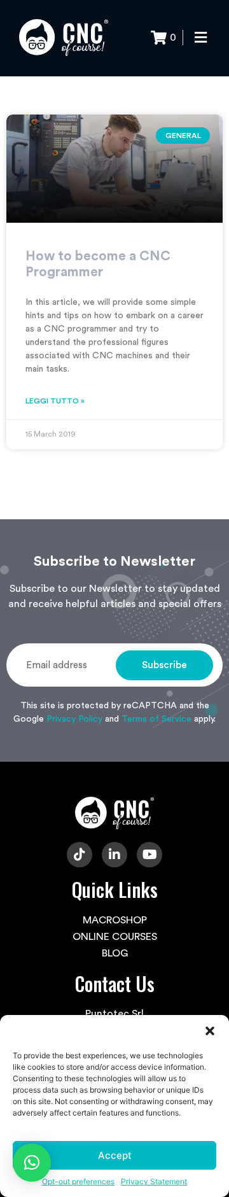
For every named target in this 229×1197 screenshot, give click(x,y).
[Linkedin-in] (114, 854)
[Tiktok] (79, 854)
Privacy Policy (74, 719)
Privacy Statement (154, 1181)
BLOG (115, 953)
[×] (32, 1163)
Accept (115, 1155)
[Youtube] (149, 854)
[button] (210, 1031)
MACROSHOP (115, 920)
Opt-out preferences (78, 1181)
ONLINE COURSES (115, 937)
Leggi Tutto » (55, 401)
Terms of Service (156, 719)
